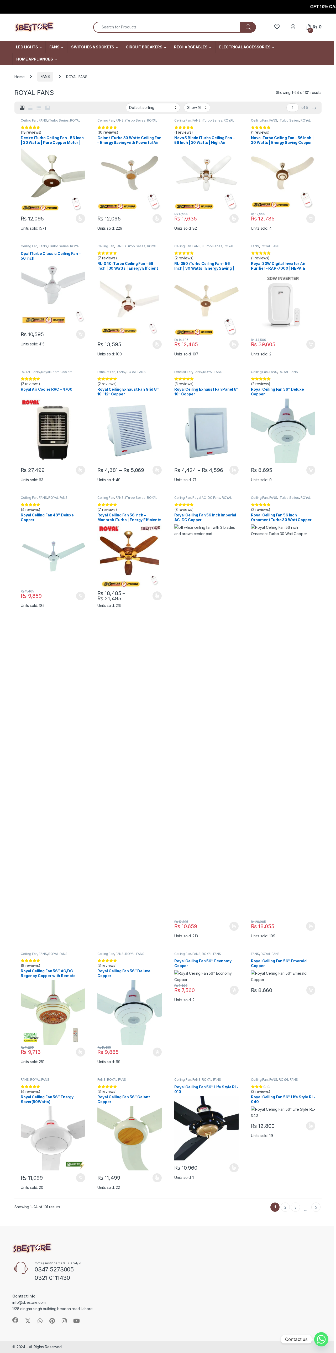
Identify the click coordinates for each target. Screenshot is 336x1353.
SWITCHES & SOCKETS (92, 47)
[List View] (38, 108)
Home (19, 76)
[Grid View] (22, 108)
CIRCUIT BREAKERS (144, 47)
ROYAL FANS (270, 246)
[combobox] (166, 27)
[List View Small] (47, 108)
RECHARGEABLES (191, 47)
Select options (78, 218)
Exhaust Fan (106, 372)
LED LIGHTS (27, 47)
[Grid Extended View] (30, 108)
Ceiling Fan (29, 120)
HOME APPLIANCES (34, 59)
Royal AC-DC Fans (206, 498)
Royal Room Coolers (56, 372)
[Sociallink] (15, 1320)
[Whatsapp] (321, 1339)
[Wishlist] (277, 26)
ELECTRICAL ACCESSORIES (245, 47)
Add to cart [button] (310, 218)
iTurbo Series (58, 120)
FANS (54, 47)
